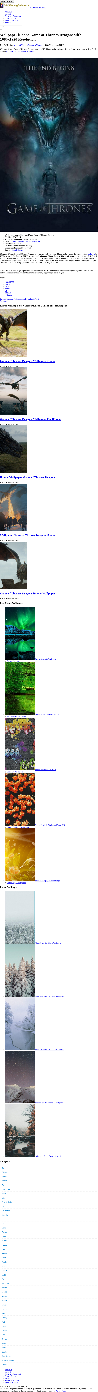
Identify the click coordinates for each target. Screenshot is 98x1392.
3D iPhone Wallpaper (38, 8)
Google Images (17, 250)
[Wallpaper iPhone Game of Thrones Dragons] (49, 145)
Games (4, 1271)
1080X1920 (9, 282)
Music (4, 1305)
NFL (3, 1313)
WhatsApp (17, 299)
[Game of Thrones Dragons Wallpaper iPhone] (13, 356)
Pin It (37, 299)
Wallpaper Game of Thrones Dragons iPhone (27, 535)
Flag (3, 1249)
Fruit (3, 1266)
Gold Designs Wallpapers (16, 883)
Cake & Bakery (8, 1202)
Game (7, 286)
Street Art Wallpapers (15, 772)
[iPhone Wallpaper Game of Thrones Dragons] (13, 472)
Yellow (4, 1365)
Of (6, 291)
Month (4, 1296)
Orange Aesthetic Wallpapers (18, 827)
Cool (3, 1219)
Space (4, 1348)
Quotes (4, 1330)
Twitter (2, 299)
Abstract (5, 1172)
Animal (4, 1176)
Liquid (4, 1292)
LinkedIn (31, 299)
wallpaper (91, 254)
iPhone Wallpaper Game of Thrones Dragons (27, 477)
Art (3, 1185)
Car (3, 1206)
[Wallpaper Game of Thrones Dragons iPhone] (13, 530)
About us (8, 12)
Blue (3, 1198)
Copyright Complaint (13, 16)
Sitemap (8, 23)
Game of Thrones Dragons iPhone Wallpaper (27, 593)
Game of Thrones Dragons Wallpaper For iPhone (30, 419)
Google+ (24, 299)
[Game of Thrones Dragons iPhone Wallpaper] (13, 588)
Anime (4, 1181)
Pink (3, 1322)
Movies (4, 1301)
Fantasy (5, 1245)
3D (3, 1168)
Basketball (6, 1189)
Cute (3, 1224)
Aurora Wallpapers (14, 661)
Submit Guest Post (12, 1380)
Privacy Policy (10, 18)
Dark (4, 1228)
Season (4, 1339)
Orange (4, 1318)
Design (4, 1232)
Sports (4, 1352)
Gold (4, 1275)
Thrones (8, 293)
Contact (8, 14)
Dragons (8, 284)
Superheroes (6, 1356)
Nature (4, 1309)
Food (4, 1258)
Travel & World (8, 1360)
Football (5, 1262)
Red (3, 1335)
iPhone (7, 288)
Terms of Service (11, 20)
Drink (4, 1236)
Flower (4, 1253)
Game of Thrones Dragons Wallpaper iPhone (27, 361)
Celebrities (6, 1211)
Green (4, 1279)
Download (4, 301)
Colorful (5, 1215)
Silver (4, 1343)
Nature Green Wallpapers (16, 716)
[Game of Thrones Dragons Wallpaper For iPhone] (13, 414)
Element (5, 1241)
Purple (4, 1326)
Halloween (6, 1283)
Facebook (9, 299)
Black (4, 1194)
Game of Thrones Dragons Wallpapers (28, 45)
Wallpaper (8, 295)
